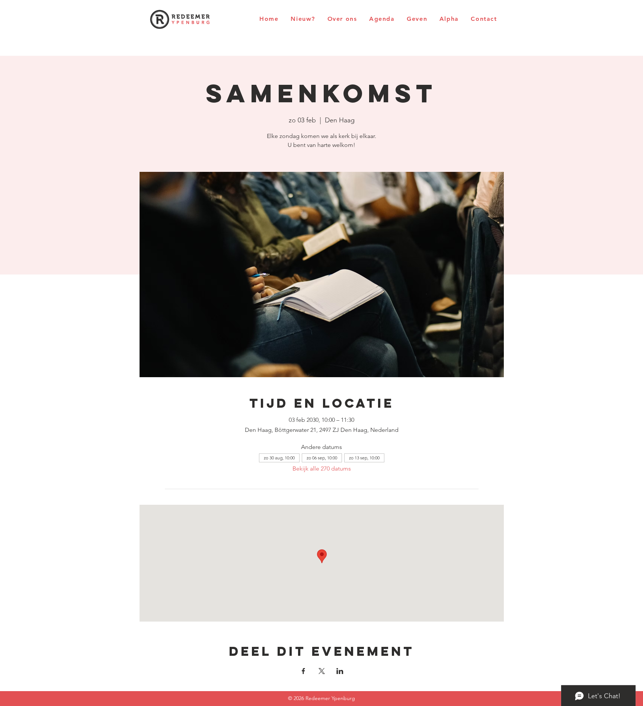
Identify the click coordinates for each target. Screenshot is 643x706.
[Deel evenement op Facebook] (303, 671)
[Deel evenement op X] (321, 671)
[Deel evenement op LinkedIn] (339, 671)
